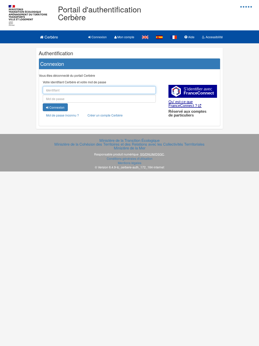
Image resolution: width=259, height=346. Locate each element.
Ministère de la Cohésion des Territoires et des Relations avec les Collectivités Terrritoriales (129, 144)
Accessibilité (214, 37)
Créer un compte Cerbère (105, 115)
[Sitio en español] (159, 36)
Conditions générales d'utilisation (130, 158)
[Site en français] (173, 36)
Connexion (99, 37)
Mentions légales (129, 163)
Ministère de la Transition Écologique (129, 140)
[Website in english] (145, 36)
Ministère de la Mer (129, 147)
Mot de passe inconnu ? (62, 115)
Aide (191, 37)
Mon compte (125, 37)
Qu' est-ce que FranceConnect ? (182, 104)
